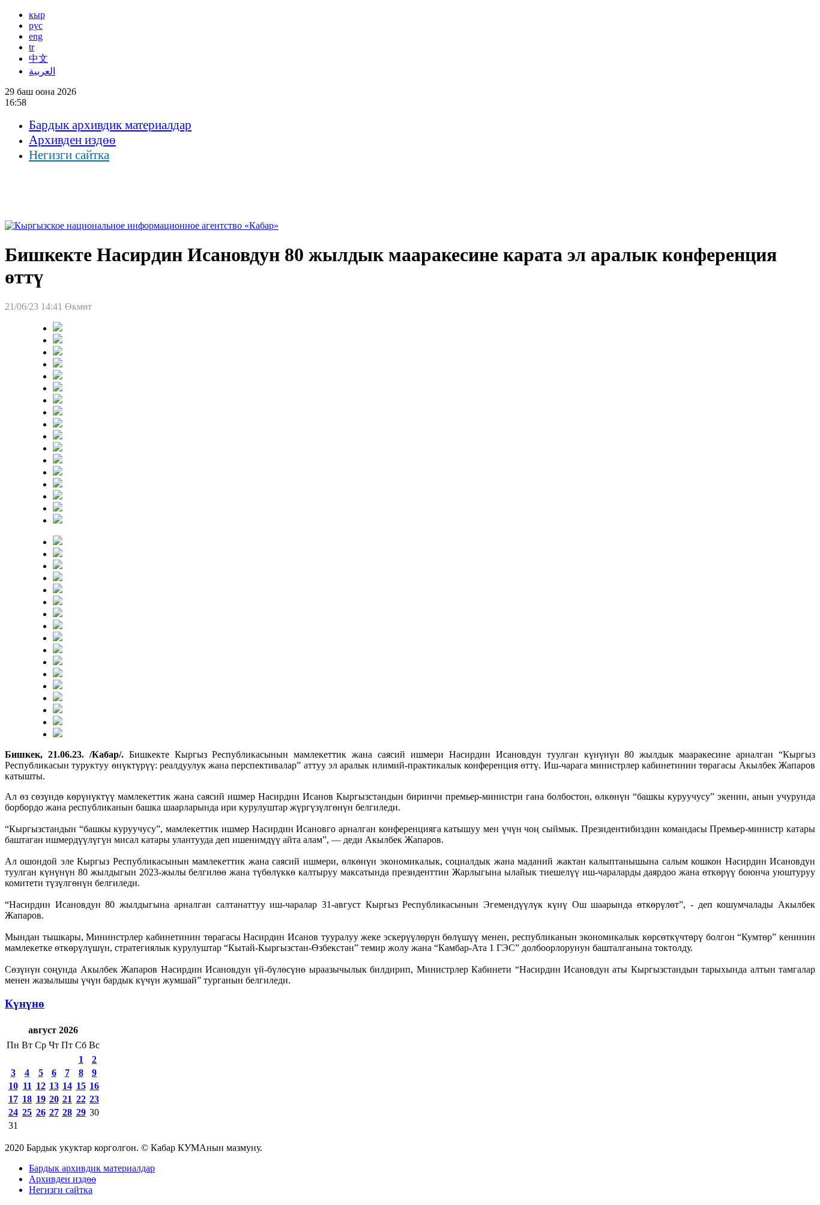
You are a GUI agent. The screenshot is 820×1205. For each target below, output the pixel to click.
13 (54, 1086)
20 (54, 1099)
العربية (42, 71)
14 (67, 1086)
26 (41, 1112)
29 (81, 1112)
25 (27, 1112)
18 (27, 1099)
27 (54, 1112)
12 (41, 1086)
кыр (37, 15)
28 (67, 1112)
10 (13, 1086)
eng (36, 36)
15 (81, 1086)
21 (67, 1099)
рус (36, 25)
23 (94, 1099)
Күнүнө (24, 1003)
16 (94, 1086)
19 (41, 1099)
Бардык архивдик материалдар (110, 125)
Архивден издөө (72, 140)
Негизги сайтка (69, 155)
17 (13, 1099)
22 (81, 1099)
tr (31, 47)
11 (27, 1086)
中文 (38, 58)
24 (13, 1112)
